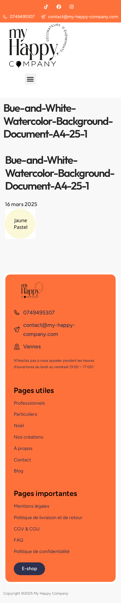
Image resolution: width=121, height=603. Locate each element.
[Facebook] (59, 6)
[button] (30, 79)
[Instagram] (71, 6)
